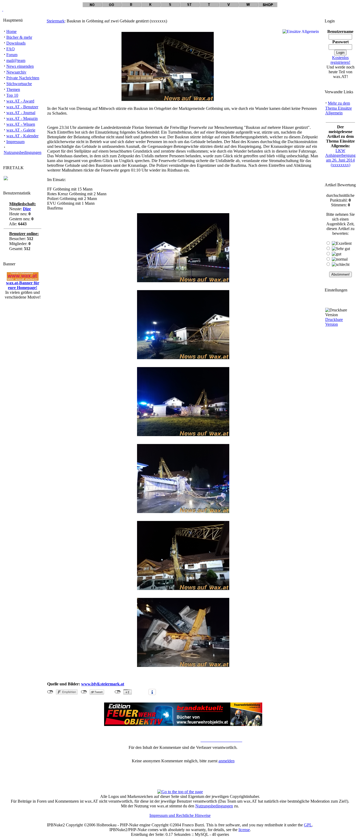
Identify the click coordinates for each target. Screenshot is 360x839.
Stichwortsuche (19, 83)
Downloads (16, 43)
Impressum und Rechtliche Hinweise (180, 815)
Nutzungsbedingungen (22, 152)
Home (11, 31)
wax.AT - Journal (20, 112)
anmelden (226, 761)
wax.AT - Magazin (22, 118)
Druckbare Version (334, 321)
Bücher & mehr (19, 37)
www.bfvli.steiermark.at (102, 684)
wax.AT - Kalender (22, 136)
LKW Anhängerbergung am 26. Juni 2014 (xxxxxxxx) (340, 157)
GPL (308, 825)
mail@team (15, 60)
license (244, 829)
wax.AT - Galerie (20, 130)
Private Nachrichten (22, 78)
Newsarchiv (16, 72)
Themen (13, 89)
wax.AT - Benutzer (22, 107)
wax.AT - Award (20, 101)
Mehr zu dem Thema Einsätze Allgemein (338, 108)
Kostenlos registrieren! (340, 60)
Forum (11, 54)
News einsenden (20, 66)
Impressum (15, 141)
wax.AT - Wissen (20, 124)
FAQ (10, 49)
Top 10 (12, 95)
